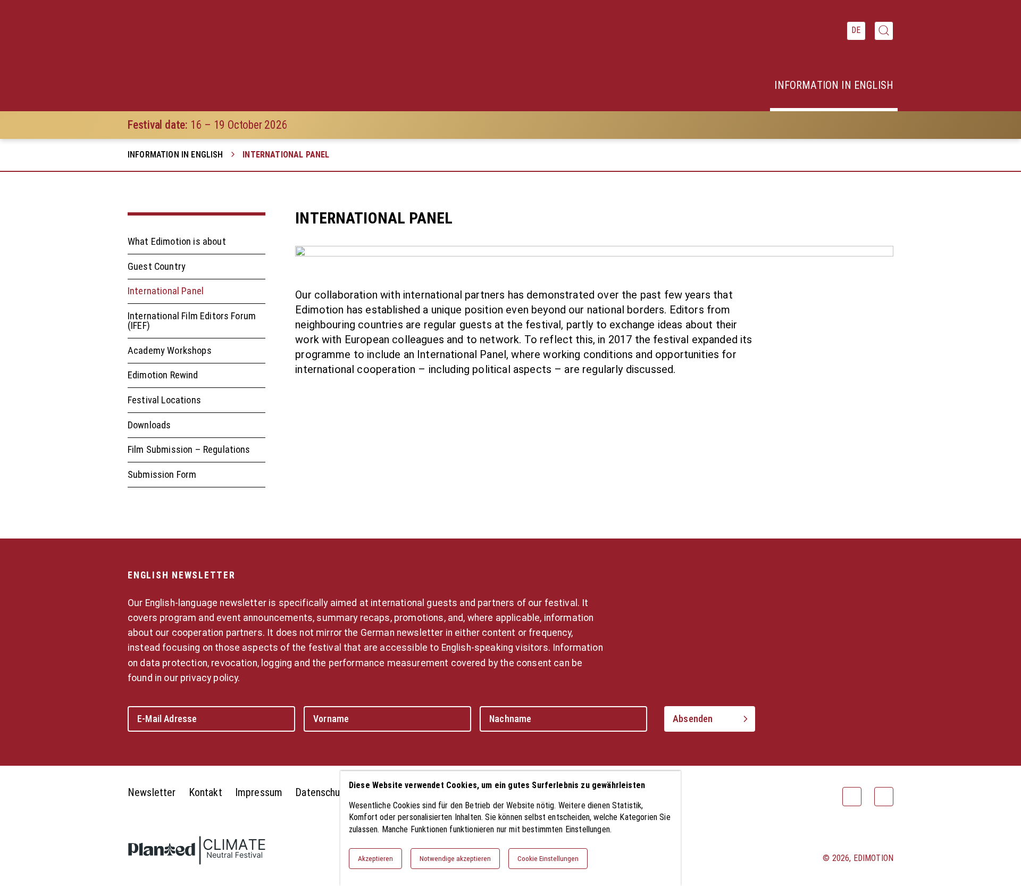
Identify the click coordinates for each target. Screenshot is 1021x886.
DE (855, 30)
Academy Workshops (170, 350)
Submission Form (162, 474)
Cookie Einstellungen (548, 859)
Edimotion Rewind (163, 374)
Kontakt (205, 792)
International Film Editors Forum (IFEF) (192, 320)
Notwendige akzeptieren (455, 859)
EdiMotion (182, 55)
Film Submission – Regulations (189, 449)
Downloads (149, 424)
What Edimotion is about (177, 242)
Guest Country (157, 266)
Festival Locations (164, 399)
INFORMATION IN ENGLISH (175, 155)
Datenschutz (322, 792)
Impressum (258, 792)
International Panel (166, 290)
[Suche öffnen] (883, 30)
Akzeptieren (375, 859)
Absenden (693, 718)
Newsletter (152, 792)
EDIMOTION (873, 858)
